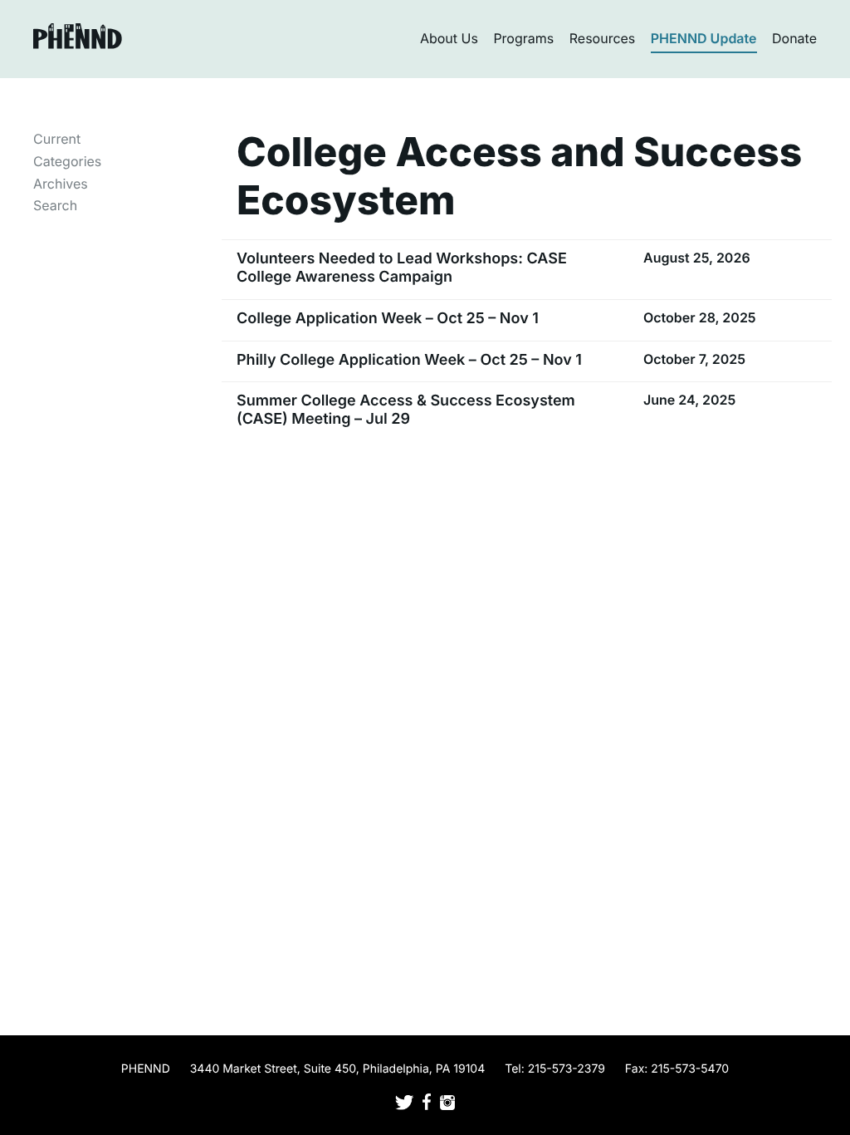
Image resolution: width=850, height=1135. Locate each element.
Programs (523, 38)
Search (55, 205)
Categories (67, 161)
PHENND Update (704, 38)
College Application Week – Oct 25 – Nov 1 (388, 318)
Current (57, 138)
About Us (449, 38)
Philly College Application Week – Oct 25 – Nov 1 (409, 360)
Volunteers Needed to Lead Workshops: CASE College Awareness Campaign (402, 268)
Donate (794, 38)
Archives (60, 183)
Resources (602, 38)
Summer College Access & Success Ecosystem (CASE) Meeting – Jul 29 (406, 410)
